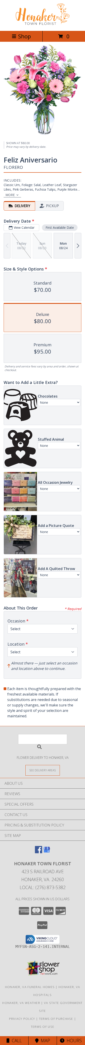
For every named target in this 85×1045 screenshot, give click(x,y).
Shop (24, 36)
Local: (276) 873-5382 (43, 887)
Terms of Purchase (56, 1019)
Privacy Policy (22, 1019)
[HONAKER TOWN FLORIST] (42, 24)
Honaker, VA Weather (21, 1003)
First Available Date (60, 227)
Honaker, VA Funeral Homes (30, 987)
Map (44, 1041)
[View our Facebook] (38, 851)
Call (16, 1041)
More (10, 195)
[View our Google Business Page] (46, 851)
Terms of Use (42, 1027)
